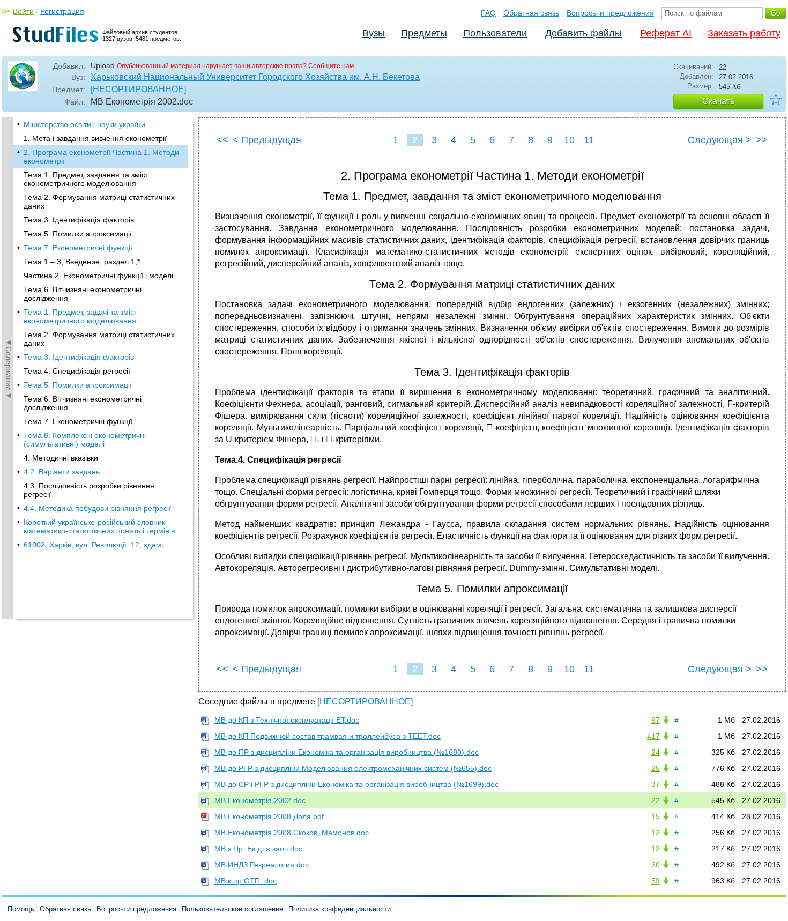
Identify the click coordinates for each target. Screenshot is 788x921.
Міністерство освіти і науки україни (84, 124)
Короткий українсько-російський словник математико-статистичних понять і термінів (99, 526)
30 (655, 864)
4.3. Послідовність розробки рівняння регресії (89, 490)
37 (655, 784)
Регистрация (62, 11)
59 (655, 881)
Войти (23, 11)
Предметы (424, 33)
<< (222, 140)
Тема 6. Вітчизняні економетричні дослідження (83, 293)
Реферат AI (666, 33)
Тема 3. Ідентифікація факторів (79, 220)
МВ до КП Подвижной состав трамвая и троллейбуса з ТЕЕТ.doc (327, 736)
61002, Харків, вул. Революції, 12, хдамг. (94, 544)
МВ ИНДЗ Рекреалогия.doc (261, 864)
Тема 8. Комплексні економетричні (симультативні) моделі (85, 439)
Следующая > (720, 140)
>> (762, 140)
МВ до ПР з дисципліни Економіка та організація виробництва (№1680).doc (346, 752)
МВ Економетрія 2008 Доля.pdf (269, 816)
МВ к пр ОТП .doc (245, 881)
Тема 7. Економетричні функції (78, 247)
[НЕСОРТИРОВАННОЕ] (138, 89)
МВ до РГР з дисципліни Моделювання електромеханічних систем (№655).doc (353, 768)
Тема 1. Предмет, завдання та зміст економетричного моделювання (86, 179)
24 (655, 752)
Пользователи (495, 33)
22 (655, 800)
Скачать (718, 101)
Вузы (373, 33)
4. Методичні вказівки (61, 458)
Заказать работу (744, 33)
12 (655, 832)
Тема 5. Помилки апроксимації (78, 233)
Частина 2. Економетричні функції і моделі (98, 275)
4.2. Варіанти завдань (62, 471)
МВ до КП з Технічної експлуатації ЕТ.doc (286, 720)
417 (653, 736)
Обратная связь (531, 13)
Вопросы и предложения (610, 13)
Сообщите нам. (331, 66)
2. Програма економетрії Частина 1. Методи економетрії (101, 156)
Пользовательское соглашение (232, 909)
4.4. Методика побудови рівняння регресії (97, 508)
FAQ (488, 13)
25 (655, 768)
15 (655, 816)
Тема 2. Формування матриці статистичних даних (99, 201)
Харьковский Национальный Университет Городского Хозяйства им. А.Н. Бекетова (255, 76)
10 (569, 140)
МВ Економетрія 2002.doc (260, 800)
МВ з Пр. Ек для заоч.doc (258, 848)
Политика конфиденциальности (339, 909)
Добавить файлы (583, 33)
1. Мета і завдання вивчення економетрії (95, 138)
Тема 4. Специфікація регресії (77, 371)
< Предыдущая (267, 140)
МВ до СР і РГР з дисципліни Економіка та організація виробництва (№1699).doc (356, 784)
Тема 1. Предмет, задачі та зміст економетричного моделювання (80, 316)
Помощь (21, 909)
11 (589, 140)
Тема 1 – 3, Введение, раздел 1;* (82, 261)
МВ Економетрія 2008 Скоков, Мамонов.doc (291, 832)
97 (655, 720)
